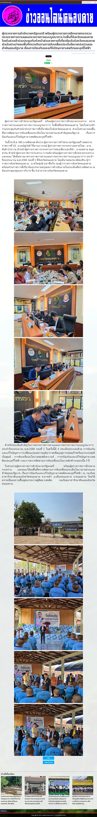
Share (48, 60)
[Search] (95, 2)
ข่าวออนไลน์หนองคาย (5, 2)
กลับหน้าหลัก (48, 762)
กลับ (48, 758)
